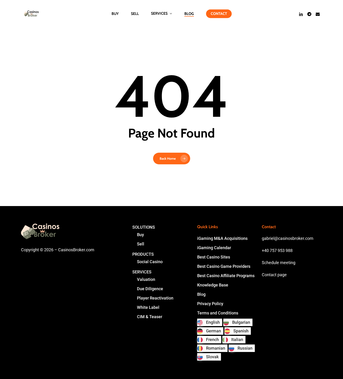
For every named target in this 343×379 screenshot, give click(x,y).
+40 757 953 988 (277, 250)
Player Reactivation (155, 298)
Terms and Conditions (217, 312)
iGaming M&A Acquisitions (222, 238)
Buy (140, 234)
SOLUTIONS (143, 227)
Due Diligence (150, 288)
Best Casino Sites (213, 257)
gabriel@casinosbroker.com (287, 238)
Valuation (146, 279)
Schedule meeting (278, 262)
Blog (201, 294)
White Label (148, 307)
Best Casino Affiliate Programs (226, 275)
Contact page (274, 274)
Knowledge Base (212, 285)
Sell (140, 243)
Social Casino (150, 261)
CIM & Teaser (149, 316)
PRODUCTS (143, 254)
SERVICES (141, 271)
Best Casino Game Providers (223, 266)
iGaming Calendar (214, 247)
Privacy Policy (210, 303)
